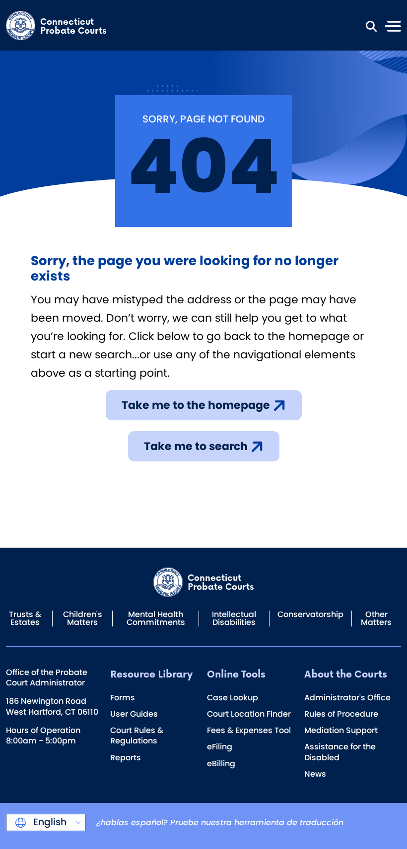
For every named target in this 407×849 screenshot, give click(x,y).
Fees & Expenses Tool (249, 730)
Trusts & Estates (25, 618)
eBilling (221, 763)
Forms (122, 697)
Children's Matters (82, 618)
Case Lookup (232, 697)
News (315, 774)
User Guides (134, 714)
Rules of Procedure (341, 714)
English (49, 822)
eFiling (219, 746)
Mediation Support (341, 730)
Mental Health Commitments (156, 618)
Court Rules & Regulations (136, 735)
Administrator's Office (347, 697)
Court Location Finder (249, 714)
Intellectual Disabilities (234, 618)
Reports (125, 757)
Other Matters (376, 618)
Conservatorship (310, 614)
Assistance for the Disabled (340, 752)
